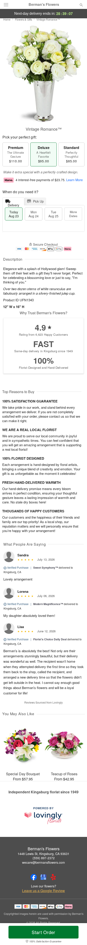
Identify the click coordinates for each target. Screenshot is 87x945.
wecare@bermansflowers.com (43, 862)
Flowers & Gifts (23, 19)
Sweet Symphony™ (45, 568)
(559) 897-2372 (44, 858)
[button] (77, 935)
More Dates (73, 214)
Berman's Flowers (44, 4)
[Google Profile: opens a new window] (43, 877)
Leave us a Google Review (43, 890)
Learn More (74, 180)
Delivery (13, 204)
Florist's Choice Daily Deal (50, 639)
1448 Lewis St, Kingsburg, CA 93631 (43, 853)
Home (6, 19)
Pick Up (38, 201)
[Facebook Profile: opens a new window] (34, 877)
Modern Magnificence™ (48, 604)
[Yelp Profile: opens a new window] (53, 877)
